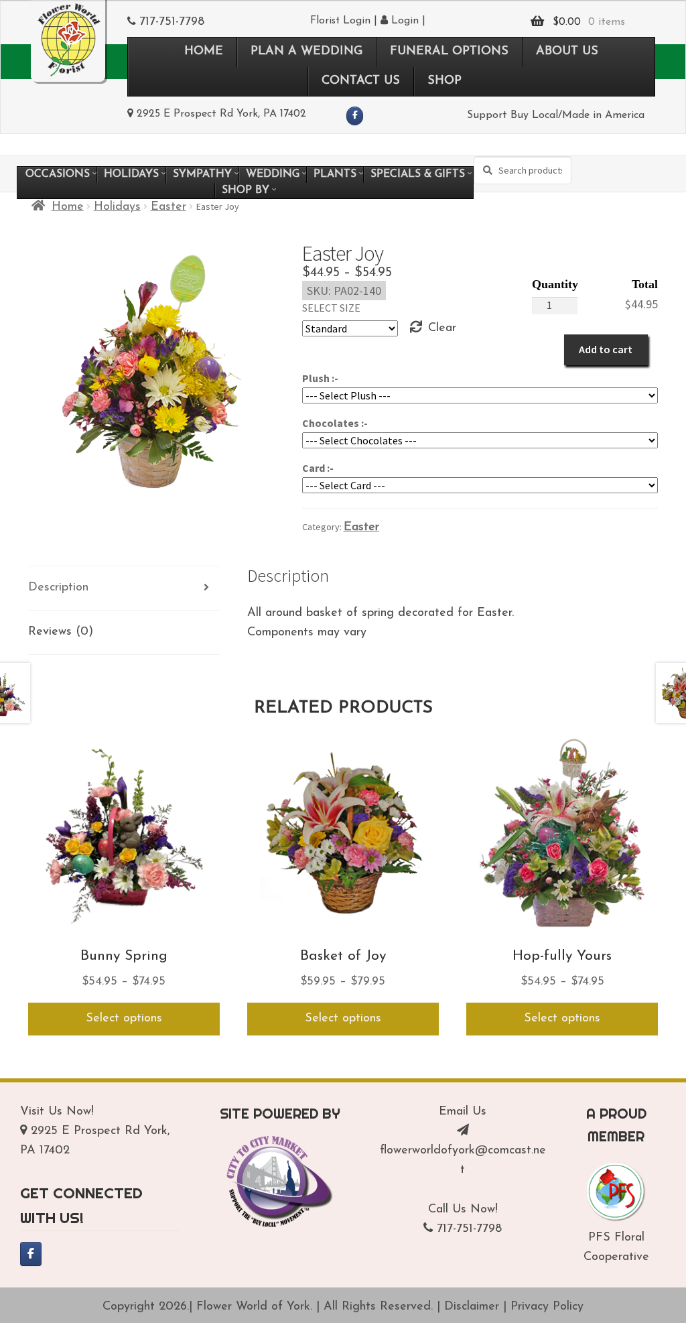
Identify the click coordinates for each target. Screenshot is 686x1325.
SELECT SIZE (331, 307)
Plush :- (320, 378)
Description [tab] (58, 588)
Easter (168, 207)
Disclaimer (471, 1307)
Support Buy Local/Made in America (555, 115)
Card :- (318, 468)
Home (68, 207)
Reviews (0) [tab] (60, 632)
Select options (124, 1019)
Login (403, 20)
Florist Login (340, 20)
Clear (442, 328)
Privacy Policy (547, 1307)
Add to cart (605, 349)
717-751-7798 (171, 22)
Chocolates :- (335, 423)
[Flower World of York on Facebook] (354, 116)
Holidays (117, 207)
